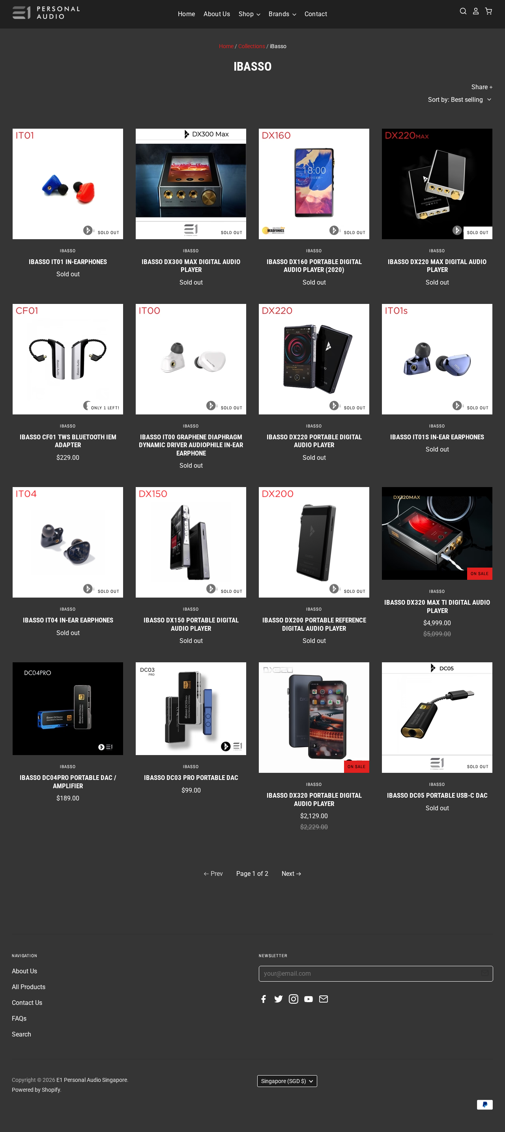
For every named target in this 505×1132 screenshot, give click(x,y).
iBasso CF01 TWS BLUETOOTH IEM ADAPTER (68, 441)
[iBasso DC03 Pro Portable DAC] (191, 708)
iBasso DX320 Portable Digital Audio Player (314, 799)
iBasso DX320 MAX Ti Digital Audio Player (437, 606)
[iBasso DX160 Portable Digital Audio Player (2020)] (314, 184)
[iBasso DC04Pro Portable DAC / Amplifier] (68, 708)
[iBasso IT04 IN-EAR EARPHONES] (68, 542)
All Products (28, 987)
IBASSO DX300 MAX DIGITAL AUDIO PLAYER (191, 266)
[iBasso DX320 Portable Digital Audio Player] (314, 717)
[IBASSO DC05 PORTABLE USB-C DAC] (437, 717)
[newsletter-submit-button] (485, 974)
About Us (217, 14)
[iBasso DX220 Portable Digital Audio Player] (314, 359)
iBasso (67, 250)
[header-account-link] (473, 11)
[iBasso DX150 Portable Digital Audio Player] (191, 542)
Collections (251, 46)
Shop (247, 14)
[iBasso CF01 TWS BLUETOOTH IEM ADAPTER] (68, 359)
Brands (280, 14)
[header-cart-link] (486, 11)
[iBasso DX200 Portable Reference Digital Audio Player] (314, 542)
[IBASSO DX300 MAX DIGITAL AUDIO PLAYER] (191, 184)
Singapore (283, 1081)
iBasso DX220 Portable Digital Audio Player (314, 441)
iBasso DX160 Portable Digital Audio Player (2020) (314, 266)
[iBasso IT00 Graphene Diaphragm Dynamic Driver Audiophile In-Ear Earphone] (191, 359)
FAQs (19, 1018)
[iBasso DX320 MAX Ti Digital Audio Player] (437, 533)
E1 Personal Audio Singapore (91, 1080)
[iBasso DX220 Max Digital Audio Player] (437, 184)
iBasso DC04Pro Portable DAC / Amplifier (68, 781)
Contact (316, 14)
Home (186, 14)
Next (288, 873)
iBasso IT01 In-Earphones (68, 262)
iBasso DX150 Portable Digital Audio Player (191, 624)
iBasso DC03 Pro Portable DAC (191, 778)
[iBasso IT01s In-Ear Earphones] (437, 359)
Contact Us (27, 1002)
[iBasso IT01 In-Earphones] (68, 184)
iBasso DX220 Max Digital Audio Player (437, 266)
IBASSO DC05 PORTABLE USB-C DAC (437, 795)
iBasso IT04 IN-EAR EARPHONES (68, 620)
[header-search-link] (460, 11)
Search (21, 1034)
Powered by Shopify (36, 1090)
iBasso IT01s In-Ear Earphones (437, 437)
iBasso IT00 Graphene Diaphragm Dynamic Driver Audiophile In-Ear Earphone (191, 445)
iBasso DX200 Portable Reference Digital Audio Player (314, 624)
